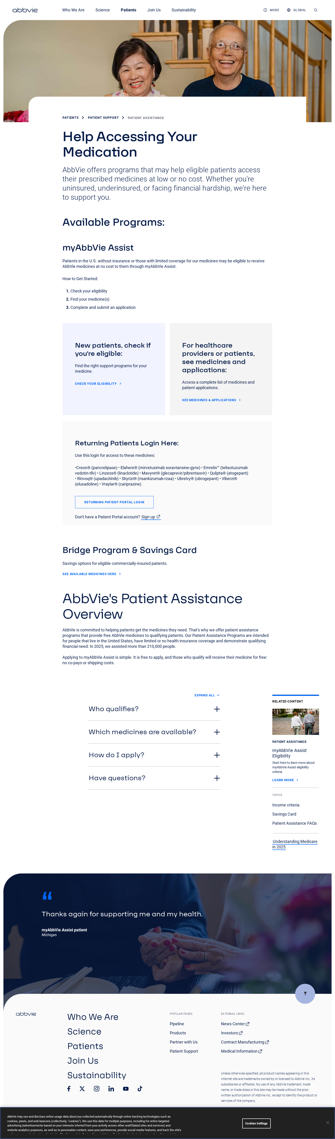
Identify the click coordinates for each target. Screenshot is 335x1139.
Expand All (205, 695)
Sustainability (184, 10)
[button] (155, 709)
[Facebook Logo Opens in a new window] (68, 1088)
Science (102, 10)
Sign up (148, 516)
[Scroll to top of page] (305, 994)
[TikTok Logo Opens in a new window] (140, 1088)
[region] (167, 1123)
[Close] (328, 1123)
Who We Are (73, 10)
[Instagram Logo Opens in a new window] (96, 1088)
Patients (128, 10)
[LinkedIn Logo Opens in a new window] (111, 1088)
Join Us (154, 10)
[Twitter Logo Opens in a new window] (82, 1088)
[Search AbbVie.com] (315, 10)
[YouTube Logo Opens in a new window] (126, 1089)
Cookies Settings (256, 1123)
